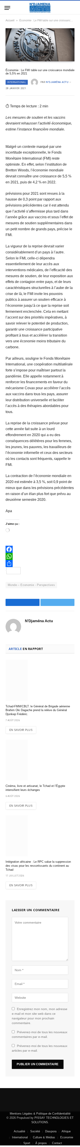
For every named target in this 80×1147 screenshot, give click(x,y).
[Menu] (7, 8)
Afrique (66, 1131)
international (16, 82)
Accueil (10, 20)
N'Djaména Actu (57, 82)
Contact (57, 1143)
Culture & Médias (44, 1137)
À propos (41, 1143)
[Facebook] (40, 549)
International (20, 1137)
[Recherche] (75, 8)
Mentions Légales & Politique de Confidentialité (40, 1113)
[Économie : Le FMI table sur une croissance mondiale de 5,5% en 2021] (40, 44)
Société (35, 1131)
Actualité (19, 1131)
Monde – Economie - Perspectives (31, 585)
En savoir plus (20, 730)
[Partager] (40, 563)
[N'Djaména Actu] (40, 8)
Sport (26, 1143)
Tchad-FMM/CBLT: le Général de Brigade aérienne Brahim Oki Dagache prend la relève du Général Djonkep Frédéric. (38, 710)
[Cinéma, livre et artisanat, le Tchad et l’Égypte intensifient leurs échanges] (40, 760)
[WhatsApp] (40, 556)
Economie (66, 1137)
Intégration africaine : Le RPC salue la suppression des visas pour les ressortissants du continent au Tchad (38, 865)
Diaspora (50, 1131)
